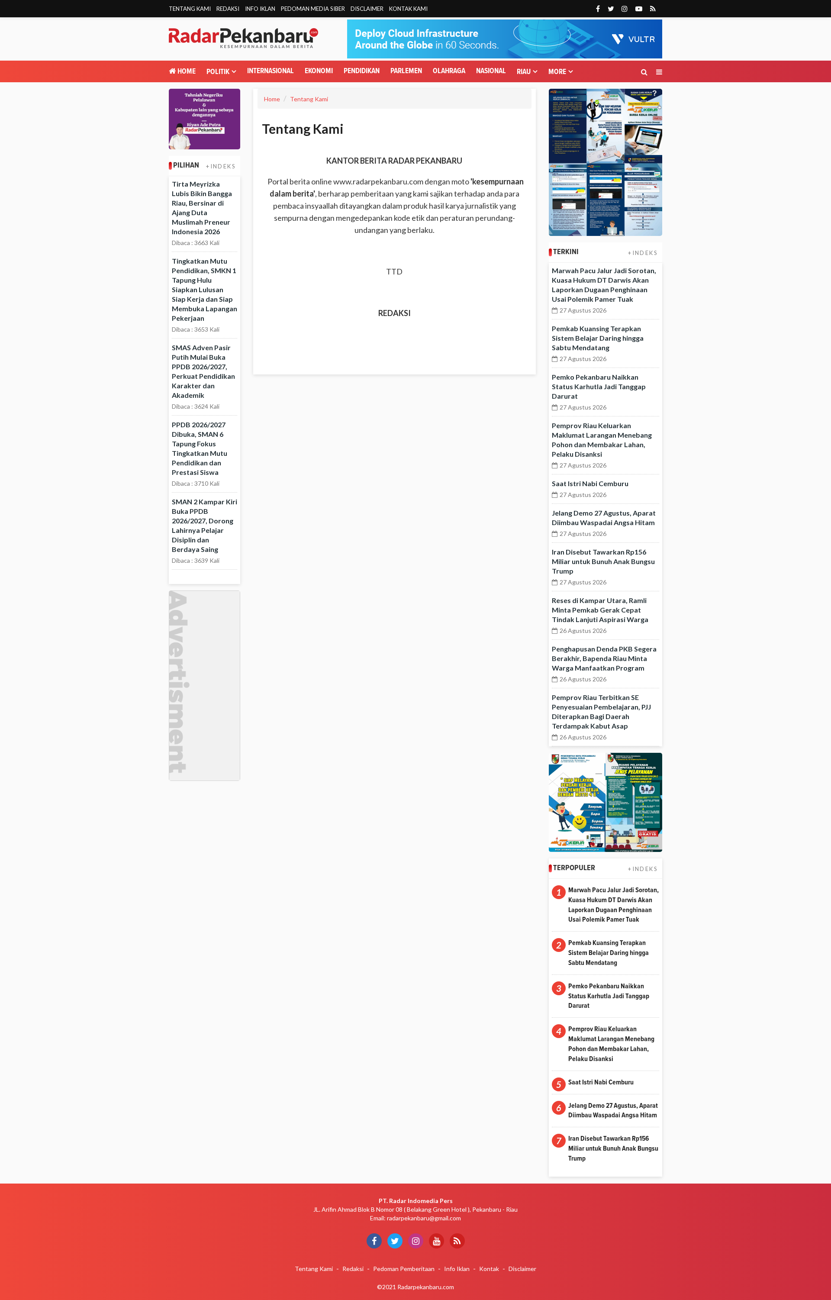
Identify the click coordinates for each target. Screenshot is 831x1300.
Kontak (489, 1268)
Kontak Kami (408, 8)
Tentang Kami (190, 8)
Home (186, 71)
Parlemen (406, 71)
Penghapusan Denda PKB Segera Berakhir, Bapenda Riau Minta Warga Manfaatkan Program (604, 658)
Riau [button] (524, 72)
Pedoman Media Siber (313, 8)
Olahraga (449, 71)
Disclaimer (367, 8)
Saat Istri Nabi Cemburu (590, 483)
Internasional (270, 71)
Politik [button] (217, 72)
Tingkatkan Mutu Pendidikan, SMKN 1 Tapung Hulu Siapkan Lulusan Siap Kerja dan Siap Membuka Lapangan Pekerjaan (204, 289)
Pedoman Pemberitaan (404, 1268)
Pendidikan (362, 71)
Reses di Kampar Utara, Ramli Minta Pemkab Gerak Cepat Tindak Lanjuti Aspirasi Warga (600, 609)
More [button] (557, 72)
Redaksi (227, 8)
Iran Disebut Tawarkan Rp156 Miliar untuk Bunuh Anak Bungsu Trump (603, 561)
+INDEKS (221, 166)
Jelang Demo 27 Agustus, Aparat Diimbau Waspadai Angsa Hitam (613, 1110)
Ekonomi (319, 71)
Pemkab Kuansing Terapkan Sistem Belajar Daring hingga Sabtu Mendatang (598, 338)
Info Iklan (260, 8)
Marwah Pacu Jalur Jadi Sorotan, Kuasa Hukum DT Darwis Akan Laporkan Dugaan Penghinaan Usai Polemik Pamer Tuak (613, 905)
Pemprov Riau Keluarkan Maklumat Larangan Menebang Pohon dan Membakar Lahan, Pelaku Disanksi (611, 1044)
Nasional (491, 71)
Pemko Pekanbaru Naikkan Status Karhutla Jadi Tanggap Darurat (599, 386)
